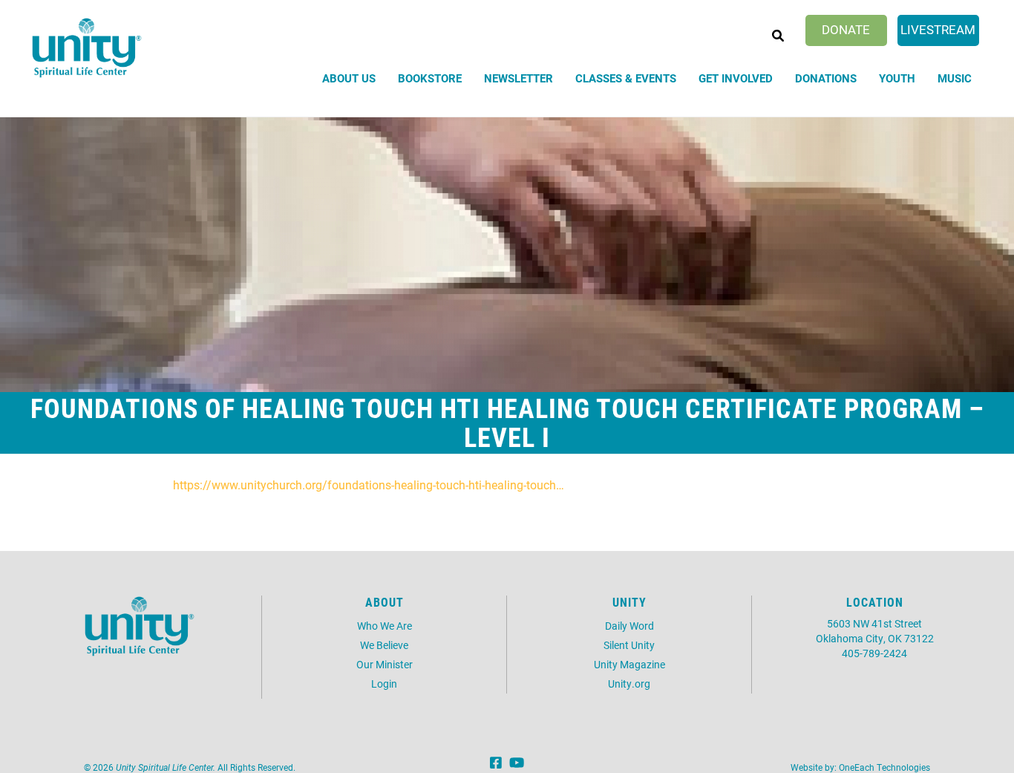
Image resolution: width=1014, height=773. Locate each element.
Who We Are (384, 626)
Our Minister (384, 664)
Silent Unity (629, 645)
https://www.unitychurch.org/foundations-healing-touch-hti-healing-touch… (368, 484)
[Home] (87, 48)
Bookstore (430, 78)
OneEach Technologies (884, 767)
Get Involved (736, 78)
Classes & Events (625, 78)
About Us (349, 78)
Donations (826, 78)
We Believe (384, 645)
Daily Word (629, 626)
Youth (897, 78)
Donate (846, 29)
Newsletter (518, 78)
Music (955, 78)
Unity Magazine (629, 664)
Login (384, 683)
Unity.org (629, 683)
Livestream (937, 29)
